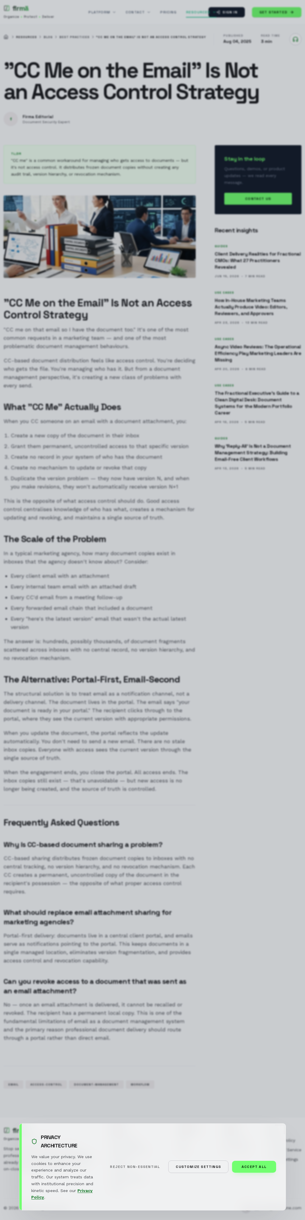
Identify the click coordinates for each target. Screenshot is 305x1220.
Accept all (254, 1166)
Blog (48, 37)
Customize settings (198, 1166)
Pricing (168, 12)
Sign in (229, 12)
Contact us (258, 198)
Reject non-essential (135, 1166)
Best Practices (74, 37)
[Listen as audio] (295, 39)
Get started (273, 12)
